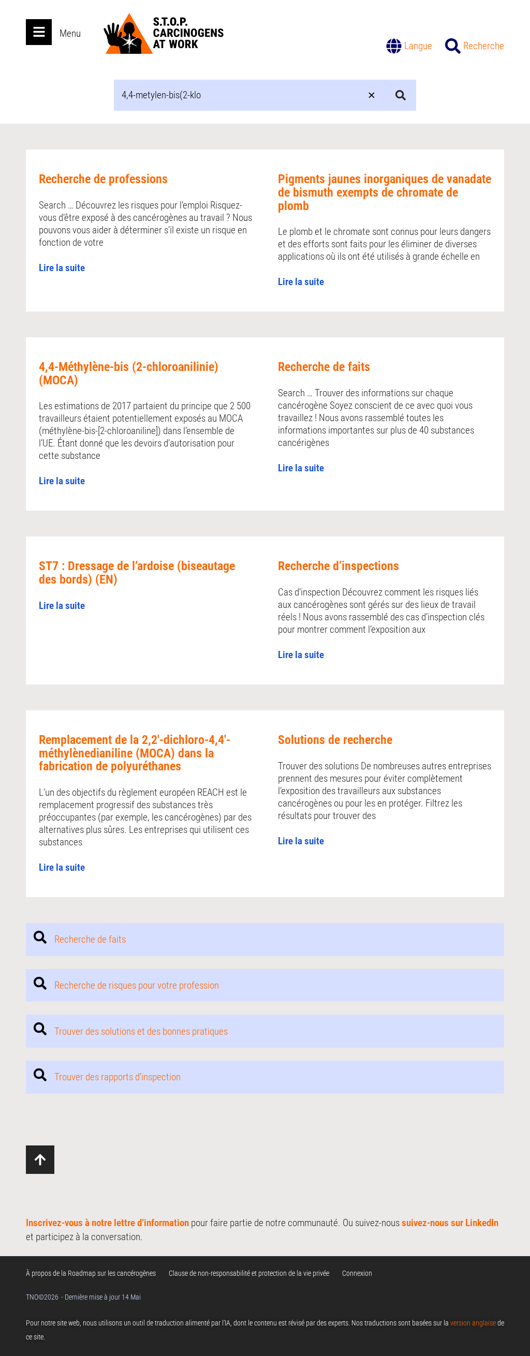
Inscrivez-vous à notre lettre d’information (107, 1223)
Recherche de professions (103, 179)
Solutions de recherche (335, 740)
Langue (418, 46)
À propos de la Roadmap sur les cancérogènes (91, 1273)
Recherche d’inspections (338, 566)
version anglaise (473, 1323)
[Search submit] (400, 95)
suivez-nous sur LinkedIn (450, 1223)
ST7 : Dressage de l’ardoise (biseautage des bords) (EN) (137, 573)
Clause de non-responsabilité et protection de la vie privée (249, 1273)
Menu (70, 33)
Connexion (357, 1273)
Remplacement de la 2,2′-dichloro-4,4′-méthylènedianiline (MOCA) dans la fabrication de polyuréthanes (134, 753)
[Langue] (394, 46)
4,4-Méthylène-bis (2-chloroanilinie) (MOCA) (128, 374)
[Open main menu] (39, 32)
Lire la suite (62, 268)
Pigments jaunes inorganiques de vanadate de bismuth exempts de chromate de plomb (384, 192)
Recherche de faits (324, 367)
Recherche (483, 46)
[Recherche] (453, 46)
